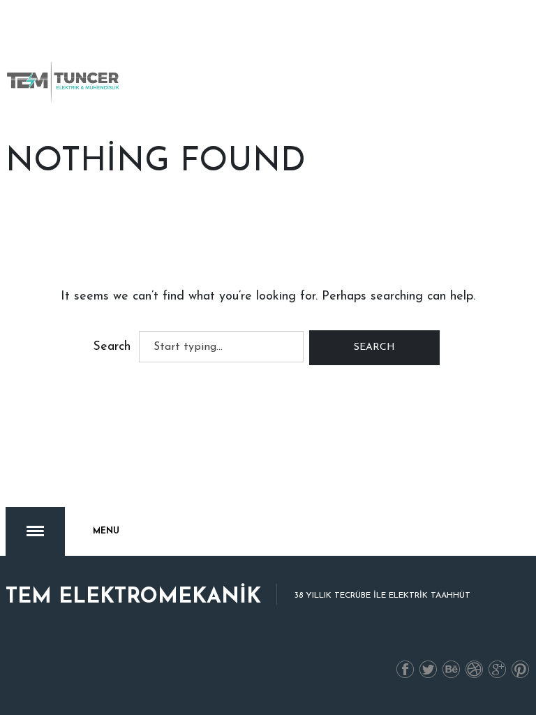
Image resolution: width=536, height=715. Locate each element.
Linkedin (451, 670)
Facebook (405, 670)
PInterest (521, 670)
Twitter (428, 670)
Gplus (498, 670)
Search (112, 347)
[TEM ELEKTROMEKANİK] (64, 82)
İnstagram (475, 670)
